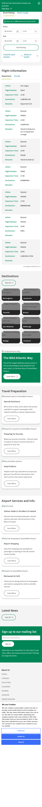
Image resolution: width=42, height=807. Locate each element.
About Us (6, 670)
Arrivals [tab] (17, 76)
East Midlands (8, 326)
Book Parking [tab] (9, 12)
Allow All (21, 742)
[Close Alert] (39, 3)
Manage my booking (27, 55)
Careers (4, 674)
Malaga (6, 341)
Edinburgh (27, 326)
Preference (21, 731)
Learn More (10, 376)
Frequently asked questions (9, 55)
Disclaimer (5, 691)
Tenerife (6, 312)
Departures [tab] (6, 76)
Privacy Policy (6, 682)
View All (8, 283)
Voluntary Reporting (8, 699)
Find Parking (21, 47)
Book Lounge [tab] (22, 12)
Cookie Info (5, 695)
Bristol (25, 312)
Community (5, 678)
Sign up (8, 644)
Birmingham (8, 298)
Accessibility (6, 686)
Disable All (21, 736)
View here (5, 8)
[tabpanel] (21, 39)
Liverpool (27, 341)
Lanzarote (27, 298)
